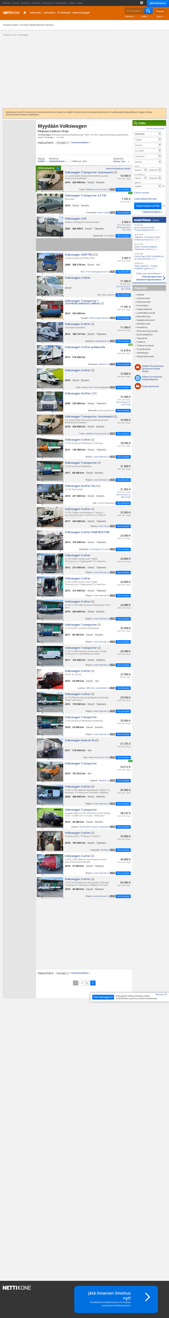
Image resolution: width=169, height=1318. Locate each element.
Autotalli (15, 3)
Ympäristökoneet (145, 356)
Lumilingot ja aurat (146, 312)
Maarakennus (144, 316)
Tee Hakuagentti (103, 997)
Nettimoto (25, 3)
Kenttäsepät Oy (102, 341)
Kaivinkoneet (143, 298)
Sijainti (159, 16)
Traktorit (141, 341)
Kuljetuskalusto (144, 309)
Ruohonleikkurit (144, 334)
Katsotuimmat (144, 301)
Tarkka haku (35, 12)
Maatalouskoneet (145, 320)
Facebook (141, 2)
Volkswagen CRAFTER (84, 262)
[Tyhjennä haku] (163, 186)
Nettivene (36, 3)
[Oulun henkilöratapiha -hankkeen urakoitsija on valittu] (149, 246)
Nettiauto (6, 3)
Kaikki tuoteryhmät (147, 16)
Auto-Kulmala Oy (102, 456)
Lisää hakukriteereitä (145, 198)
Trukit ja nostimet (145, 345)
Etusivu (24, 13)
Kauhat (140, 294)
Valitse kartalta (141, 192)
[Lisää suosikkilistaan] (40, 173)
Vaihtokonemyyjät (81, 12)
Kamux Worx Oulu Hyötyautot (96, 387)
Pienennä (160, 994)
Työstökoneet (144, 349)
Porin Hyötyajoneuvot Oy (98, 271)
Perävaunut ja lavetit (147, 330)
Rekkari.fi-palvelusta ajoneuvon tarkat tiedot (153, 369)
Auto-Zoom (104, 526)
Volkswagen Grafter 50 (84, 494)
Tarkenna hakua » (80, 142)
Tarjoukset (142, 338)
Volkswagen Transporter (84, 470)
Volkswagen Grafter (84, 401)
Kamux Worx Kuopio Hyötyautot (95, 826)
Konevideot (142, 305)
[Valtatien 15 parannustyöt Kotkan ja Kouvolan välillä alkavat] (149, 237)
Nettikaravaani (61, 3)
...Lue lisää (59, 137)
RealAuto (105, 849)
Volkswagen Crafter (84, 285)
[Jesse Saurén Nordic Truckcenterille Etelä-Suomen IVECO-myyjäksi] (149, 227)
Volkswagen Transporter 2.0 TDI (84, 203)
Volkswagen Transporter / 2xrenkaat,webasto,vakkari (84, 309)
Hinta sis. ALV (79, 161)
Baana (80, 3)
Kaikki (41, 161)
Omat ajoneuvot (150, 386)
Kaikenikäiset (57, 161)
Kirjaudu (160, 11)
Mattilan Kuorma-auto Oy (98, 189)
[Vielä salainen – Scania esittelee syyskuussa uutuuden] (149, 265)
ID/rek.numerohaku (156, 128)
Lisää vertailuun (40, 187)
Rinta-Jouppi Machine (100, 318)
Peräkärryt (142, 327)
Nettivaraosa (47, 3)
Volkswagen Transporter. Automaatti (84, 179)
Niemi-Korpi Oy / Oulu (99, 757)
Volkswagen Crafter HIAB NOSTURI (84, 540)
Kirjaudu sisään (10, 24)
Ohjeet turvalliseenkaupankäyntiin (152, 378)
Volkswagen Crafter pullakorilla (84, 355)
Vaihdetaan (142, 352)
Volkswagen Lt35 (84, 226)
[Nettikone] (10, 12)
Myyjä (41, 158)
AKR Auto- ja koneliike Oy (98, 688)
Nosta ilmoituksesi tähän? (118, 168)
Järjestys (118, 158)
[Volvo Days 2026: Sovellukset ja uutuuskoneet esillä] (149, 256)
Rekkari (72, 3)
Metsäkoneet (143, 323)
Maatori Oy (104, 364)
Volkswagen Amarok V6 (84, 748)
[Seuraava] (93, 982)
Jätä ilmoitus (158, 3)
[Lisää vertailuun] (41, 186)
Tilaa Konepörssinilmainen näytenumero (149, 276)
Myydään (129, 16)
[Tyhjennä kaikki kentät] (163, 206)
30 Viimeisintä (63, 12)
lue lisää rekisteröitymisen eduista (36, 24)
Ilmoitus (54, 158)
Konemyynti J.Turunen (99, 549)
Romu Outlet (104, 212)
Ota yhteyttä (123, 189)
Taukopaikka (49, 12)
